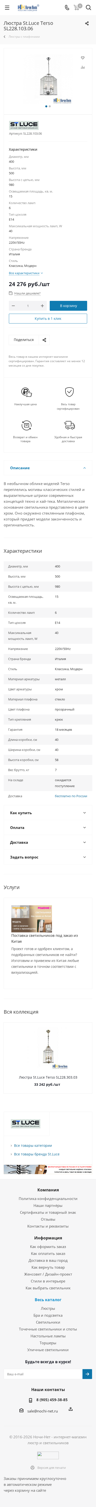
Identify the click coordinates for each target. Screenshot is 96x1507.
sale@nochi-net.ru (42, 1410)
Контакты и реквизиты (48, 1226)
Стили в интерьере (48, 1281)
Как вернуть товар (48, 1267)
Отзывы (48, 1219)
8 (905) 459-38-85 (52, 1399)
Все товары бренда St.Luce (37, 1154)
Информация (48, 1238)
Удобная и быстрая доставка (68, 439)
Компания (48, 1190)
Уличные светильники (48, 1349)
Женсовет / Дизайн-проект (48, 1274)
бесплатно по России (71, 796)
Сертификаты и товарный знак (48, 1212)
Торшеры (48, 1342)
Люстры (48, 1308)
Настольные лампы (48, 1335)
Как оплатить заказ (48, 1253)
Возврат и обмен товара (25, 439)
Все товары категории (33, 1145)
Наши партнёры (48, 1205)
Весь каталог (48, 1299)
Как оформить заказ (48, 1246)
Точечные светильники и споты (48, 1329)
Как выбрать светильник (48, 1287)
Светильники (48, 1322)
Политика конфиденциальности (48, 1198)
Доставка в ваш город (48, 1260)
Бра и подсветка (48, 1315)
